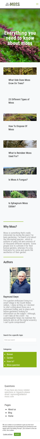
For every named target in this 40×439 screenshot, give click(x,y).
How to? (10, 361)
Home (10, 416)
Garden (10, 358)
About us (12, 409)
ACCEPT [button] (17, 434)
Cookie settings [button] (7, 434)
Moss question (13, 365)
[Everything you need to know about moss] (20, 4)
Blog (10, 412)
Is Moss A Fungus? (18, 179)
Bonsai (10, 354)
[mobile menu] (37, 4)
